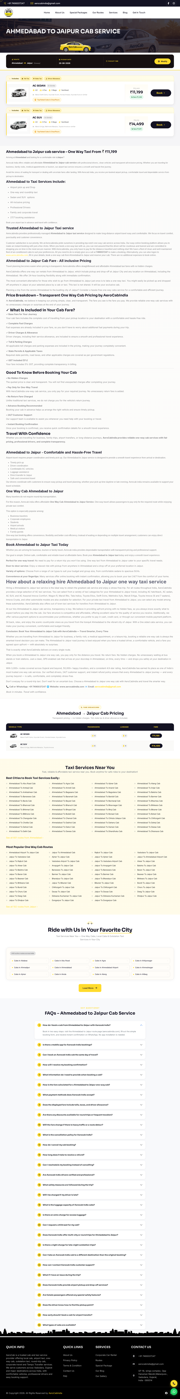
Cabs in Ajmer (30, 974)
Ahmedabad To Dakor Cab (63, 827)
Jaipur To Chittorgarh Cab (106, 887)
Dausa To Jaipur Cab (61, 891)
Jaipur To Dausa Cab (104, 891)
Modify (164, 61)
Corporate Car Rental (106, 1355)
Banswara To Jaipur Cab (62, 870)
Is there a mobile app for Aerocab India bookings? (65, 1045)
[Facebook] (168, 3)
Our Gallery (101, 1376)
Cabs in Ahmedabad (71, 967)
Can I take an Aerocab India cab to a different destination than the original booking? (82, 1255)
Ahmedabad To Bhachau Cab (150, 801)
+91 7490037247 (16, 3)
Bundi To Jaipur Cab (146, 883)
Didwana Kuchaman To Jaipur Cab (67, 896)
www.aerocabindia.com (17, 255)
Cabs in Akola (71, 974)
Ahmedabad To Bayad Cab (63, 801)
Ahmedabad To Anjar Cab (148, 788)
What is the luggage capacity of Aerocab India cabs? (66, 1205)
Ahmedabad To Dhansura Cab (150, 831)
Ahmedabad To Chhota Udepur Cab (110, 818)
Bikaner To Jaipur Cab (104, 883)
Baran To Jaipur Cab (146, 870)
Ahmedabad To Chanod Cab (64, 818)
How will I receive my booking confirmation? (63, 1065)
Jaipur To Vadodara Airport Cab (108, 861)
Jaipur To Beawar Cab (18, 878)
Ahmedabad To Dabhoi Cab (64, 822)
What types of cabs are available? (57, 1325)
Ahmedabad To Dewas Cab (64, 831)
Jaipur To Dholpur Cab (18, 900)
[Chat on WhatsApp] (174, 1391)
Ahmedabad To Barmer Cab (149, 796)
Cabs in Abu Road (71, 961)
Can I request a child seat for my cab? (58, 1225)
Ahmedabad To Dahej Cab (148, 822)
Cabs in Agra (111, 961)
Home (47, 12)
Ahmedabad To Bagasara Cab (65, 792)
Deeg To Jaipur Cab (146, 891)
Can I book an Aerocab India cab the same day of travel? (68, 1055)
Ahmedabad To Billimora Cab (21, 814)
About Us (59, 12)
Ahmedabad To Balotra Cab (149, 792)
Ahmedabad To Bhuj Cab (105, 809)
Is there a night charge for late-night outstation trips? (67, 1245)
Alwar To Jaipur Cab (146, 861)
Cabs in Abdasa (30, 961)
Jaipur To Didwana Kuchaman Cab (109, 896)
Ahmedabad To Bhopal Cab (64, 809)
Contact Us (68, 1371)
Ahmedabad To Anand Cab (106, 788)
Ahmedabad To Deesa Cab (149, 827)
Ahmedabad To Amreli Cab (63, 788)
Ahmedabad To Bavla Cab (20, 801)
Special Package (104, 1365)
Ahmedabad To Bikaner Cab (149, 809)
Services (113, 12)
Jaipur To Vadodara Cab (19, 857)
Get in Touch (139, 12)
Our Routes (98, 12)
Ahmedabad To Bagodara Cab (108, 792)
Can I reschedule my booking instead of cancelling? (66, 1165)
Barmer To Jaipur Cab (61, 874)
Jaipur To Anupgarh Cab (105, 865)
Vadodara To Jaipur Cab (147, 852)
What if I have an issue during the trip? (59, 1275)
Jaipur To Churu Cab (18, 891)
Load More (88, 988)
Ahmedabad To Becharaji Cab (107, 801)
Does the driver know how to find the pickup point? (66, 1305)
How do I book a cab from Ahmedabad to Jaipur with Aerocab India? (75, 1025)
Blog (125, 12)
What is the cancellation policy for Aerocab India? (65, 1135)
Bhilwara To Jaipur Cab (147, 878)
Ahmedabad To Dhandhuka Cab (108, 831)
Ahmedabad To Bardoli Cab (106, 796)
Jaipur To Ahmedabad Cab (63, 852)
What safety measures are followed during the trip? (66, 1185)
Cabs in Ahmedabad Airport (111, 967)
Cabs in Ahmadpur (30, 967)
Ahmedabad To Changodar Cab (23, 818)
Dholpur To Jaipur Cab (147, 896)
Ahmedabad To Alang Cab (148, 783)
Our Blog (100, 1371)
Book (159, 93)
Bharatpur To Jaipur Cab (62, 878)
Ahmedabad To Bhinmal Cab (21, 809)
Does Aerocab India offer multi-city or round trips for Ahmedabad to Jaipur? (78, 1235)
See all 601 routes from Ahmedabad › (24, 837)
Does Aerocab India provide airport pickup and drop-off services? (73, 1285)
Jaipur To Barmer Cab (104, 874)
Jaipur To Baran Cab (18, 874)
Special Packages (78, 12)
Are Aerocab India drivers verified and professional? (66, 1175)
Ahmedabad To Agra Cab (63, 783)
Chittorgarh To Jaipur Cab (63, 887)
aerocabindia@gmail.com (47, 3)
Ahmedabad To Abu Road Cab (22, 783)
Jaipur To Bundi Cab (18, 887)
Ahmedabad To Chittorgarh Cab (151, 818)
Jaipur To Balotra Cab (18, 870)
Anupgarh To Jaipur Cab (62, 865)
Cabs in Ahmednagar (151, 967)
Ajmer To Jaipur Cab (61, 857)
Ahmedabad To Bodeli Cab (63, 814)
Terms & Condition (72, 1365)
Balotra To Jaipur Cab (146, 865)
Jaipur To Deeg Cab (17, 896)
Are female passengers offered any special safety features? (69, 1295)
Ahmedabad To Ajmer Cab (106, 783)
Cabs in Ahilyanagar (151, 961)
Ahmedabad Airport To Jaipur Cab (24, 852)
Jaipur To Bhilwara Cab (19, 883)
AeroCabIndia (55, 1393)
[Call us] (174, 1383)
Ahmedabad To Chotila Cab (21, 822)
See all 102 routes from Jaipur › (21, 906)
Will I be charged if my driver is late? (58, 1195)
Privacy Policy (70, 1360)
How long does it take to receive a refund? (61, 1155)
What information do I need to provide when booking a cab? (70, 1075)
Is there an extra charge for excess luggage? (62, 1215)
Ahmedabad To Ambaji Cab (21, 788)
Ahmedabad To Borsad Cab (107, 814)
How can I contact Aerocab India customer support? (66, 1265)
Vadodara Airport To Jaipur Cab (65, 861)
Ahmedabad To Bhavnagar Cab (108, 805)
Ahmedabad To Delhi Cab (20, 831)
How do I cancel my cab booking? (57, 1145)
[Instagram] (173, 3)
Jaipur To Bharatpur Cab (105, 878)
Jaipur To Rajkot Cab (18, 861)
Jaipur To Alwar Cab (18, 865)
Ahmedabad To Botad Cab (148, 814)
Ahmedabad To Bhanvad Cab (22, 805)
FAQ (65, 1376)
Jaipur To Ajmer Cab (103, 857)
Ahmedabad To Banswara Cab (22, 796)
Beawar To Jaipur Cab (146, 874)
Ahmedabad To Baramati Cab (64, 796)
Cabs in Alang (111, 974)
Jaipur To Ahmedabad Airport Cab (152, 857)
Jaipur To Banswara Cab (105, 870)
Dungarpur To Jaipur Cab (63, 900)
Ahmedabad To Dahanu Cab (107, 822)
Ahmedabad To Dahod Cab (21, 827)
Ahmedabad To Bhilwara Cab (149, 805)
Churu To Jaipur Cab (146, 887)
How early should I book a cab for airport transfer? (65, 1315)
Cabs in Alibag (151, 974)
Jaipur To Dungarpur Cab (105, 900)
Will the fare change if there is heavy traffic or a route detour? (70, 1125)
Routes (99, 1360)
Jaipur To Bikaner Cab (61, 883)
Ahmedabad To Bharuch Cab (64, 805)
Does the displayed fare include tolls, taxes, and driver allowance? (73, 1105)
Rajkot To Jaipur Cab (104, 852)
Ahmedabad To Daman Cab (107, 827)
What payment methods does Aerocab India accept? (67, 1095)
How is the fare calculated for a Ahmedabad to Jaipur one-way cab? (74, 1085)
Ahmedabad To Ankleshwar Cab (23, 792)
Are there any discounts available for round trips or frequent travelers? (76, 1115)
